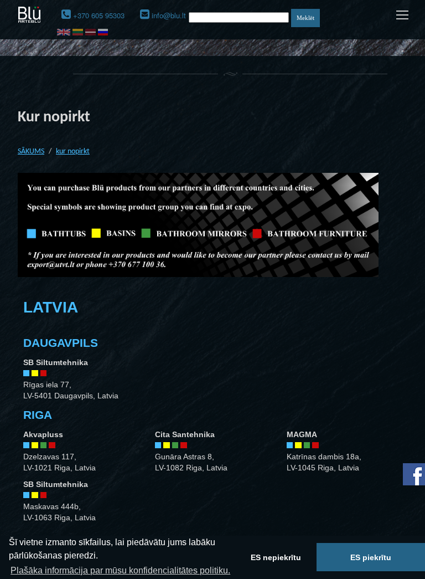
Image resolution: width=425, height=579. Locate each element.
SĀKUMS (31, 151)
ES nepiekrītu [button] (276, 557)
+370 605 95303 (99, 15)
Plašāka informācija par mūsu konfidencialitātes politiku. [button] (120, 570)
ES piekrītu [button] (370, 557)
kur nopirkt (73, 151)
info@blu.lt (169, 15)
